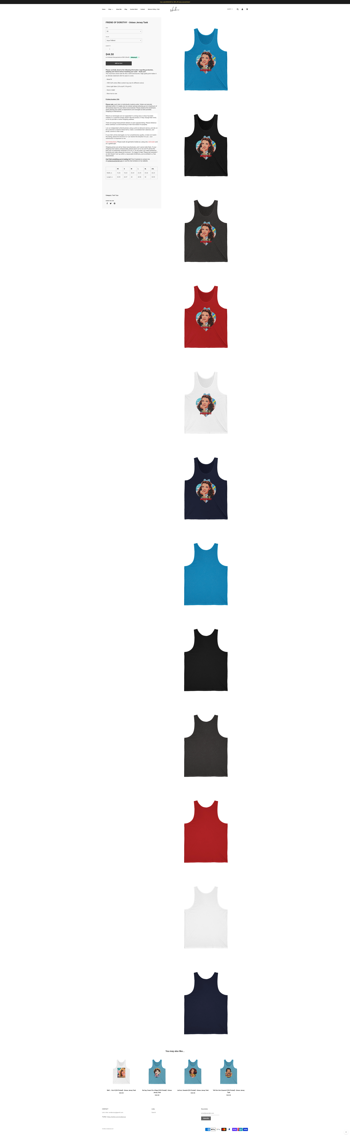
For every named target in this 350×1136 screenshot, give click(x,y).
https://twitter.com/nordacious (116, 1117)
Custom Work (134, 9)
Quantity (108, 46)
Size (107, 27)
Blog (126, 9)
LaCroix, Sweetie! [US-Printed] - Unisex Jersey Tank (193, 1090)
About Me (119, 9)
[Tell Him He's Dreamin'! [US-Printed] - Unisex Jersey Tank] (228, 1071)
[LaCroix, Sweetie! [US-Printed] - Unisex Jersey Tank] (192, 1071)
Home (103, 9)
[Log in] (242, 9)
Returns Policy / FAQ (154, 9)
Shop (110, 9)
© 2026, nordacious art (107, 1128)
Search (154, 1112)
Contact (143, 9)
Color (107, 36)
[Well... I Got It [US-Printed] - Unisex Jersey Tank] (121, 1071)
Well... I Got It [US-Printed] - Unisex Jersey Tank (121, 1090)
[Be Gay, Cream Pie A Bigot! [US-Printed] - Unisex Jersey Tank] (157, 1071)
